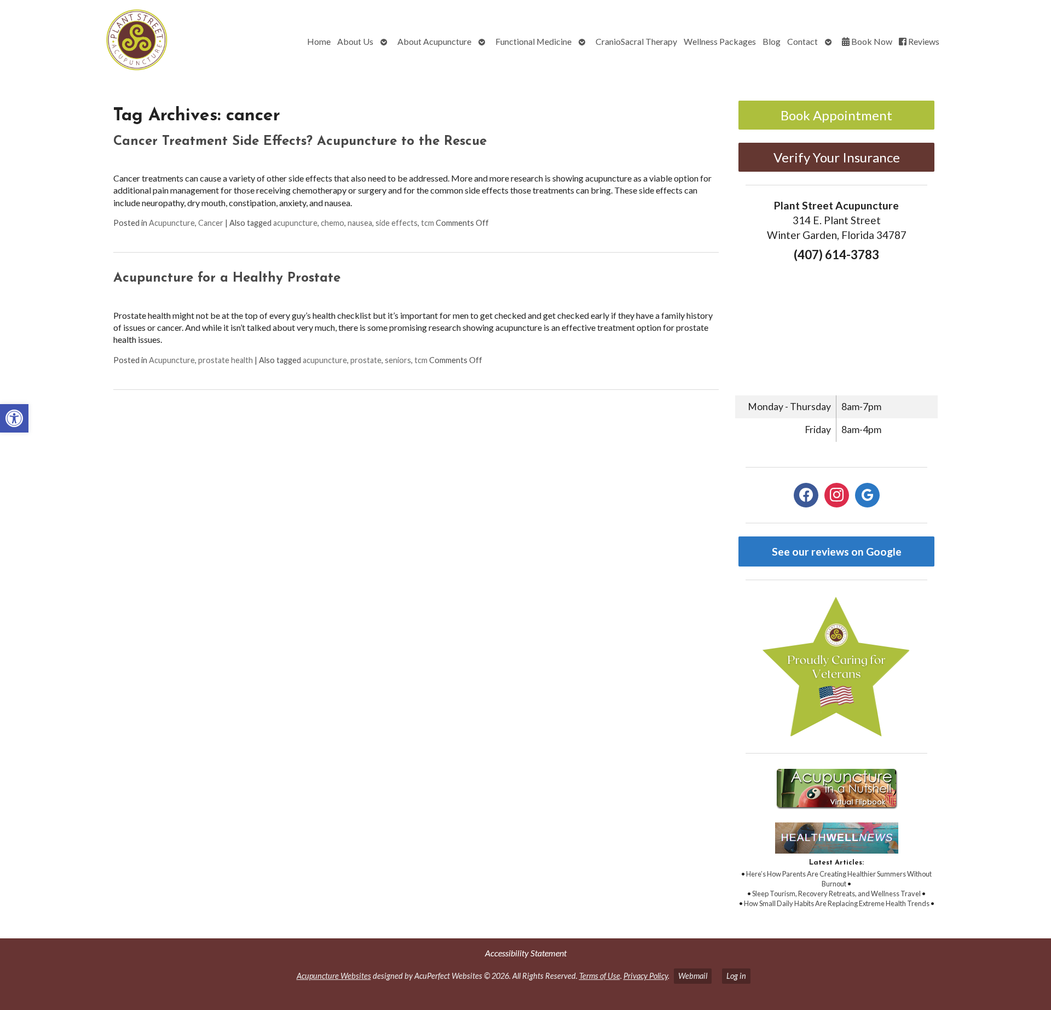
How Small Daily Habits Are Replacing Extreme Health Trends (836, 903)
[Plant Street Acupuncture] (93, 41)
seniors (398, 360)
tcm (427, 222)
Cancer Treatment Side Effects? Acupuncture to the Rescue (300, 141)
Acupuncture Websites (334, 975)
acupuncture (295, 222)
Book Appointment (836, 115)
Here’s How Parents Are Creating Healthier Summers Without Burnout (839, 878)
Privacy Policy (645, 975)
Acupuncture (172, 222)
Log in (736, 975)
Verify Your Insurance (836, 157)
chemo (332, 222)
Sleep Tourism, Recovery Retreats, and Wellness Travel (836, 893)
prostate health (225, 360)
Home (319, 41)
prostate (366, 360)
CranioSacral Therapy (636, 41)
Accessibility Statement (526, 953)
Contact (802, 41)
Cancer (210, 222)
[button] (14, 418)
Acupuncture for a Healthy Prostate (226, 278)
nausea (360, 222)
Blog (772, 41)
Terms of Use (599, 975)
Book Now (871, 41)
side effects (397, 222)
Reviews (922, 41)
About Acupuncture (434, 41)
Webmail (692, 975)
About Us (355, 41)
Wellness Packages (720, 41)
